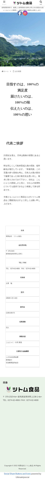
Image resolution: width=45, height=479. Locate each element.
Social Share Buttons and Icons (17, 474)
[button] (40, 306)
